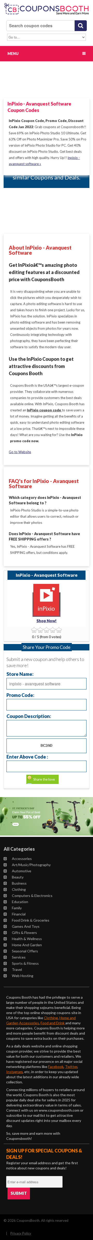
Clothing (19, 889)
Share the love (44, 779)
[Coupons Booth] (46, 15)
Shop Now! (46, 620)
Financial (19, 914)
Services (19, 957)
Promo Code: (20, 695)
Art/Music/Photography (31, 865)
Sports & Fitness (25, 963)
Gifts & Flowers (24, 932)
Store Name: (20, 674)
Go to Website (20, 452)
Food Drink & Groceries (30, 920)
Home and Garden (27, 945)
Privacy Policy (20, 1233)
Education (20, 902)
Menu (13, 53)
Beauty (18, 877)
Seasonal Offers (25, 951)
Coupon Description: (28, 716)
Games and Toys (26, 926)
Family (17, 908)
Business (19, 883)
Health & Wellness (27, 938)
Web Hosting (22, 975)
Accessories (22, 858)
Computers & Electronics (32, 895)
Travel (17, 969)
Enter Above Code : (27, 756)
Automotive (21, 871)
